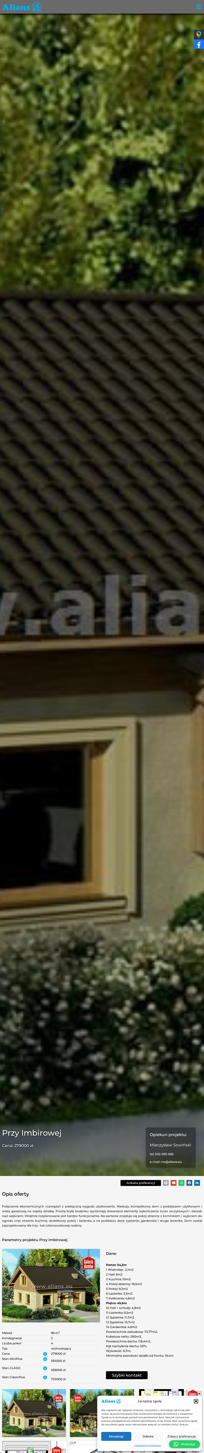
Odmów (148, 1436)
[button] (196, 1401)
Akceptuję (116, 1436)
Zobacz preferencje (181, 1436)
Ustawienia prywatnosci (147, 1445)
